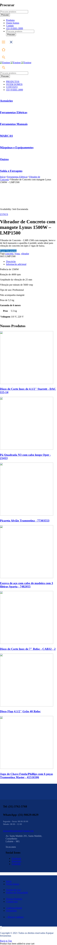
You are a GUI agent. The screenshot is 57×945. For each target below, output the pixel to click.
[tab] (31, 261)
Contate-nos (12, 901)
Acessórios (6, 100)
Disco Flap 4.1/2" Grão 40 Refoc (20, 711)
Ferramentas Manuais (14, 124)
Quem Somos (12, 884)
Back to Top (6, 941)
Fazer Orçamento (8, 251)
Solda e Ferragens (11, 170)
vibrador (25, 253)
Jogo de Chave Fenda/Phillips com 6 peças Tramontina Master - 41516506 (26, 775)
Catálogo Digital (14, 908)
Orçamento (11, 910)
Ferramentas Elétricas (13, 112)
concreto (9, 253)
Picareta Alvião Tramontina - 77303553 (24, 520)
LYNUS (4, 214)
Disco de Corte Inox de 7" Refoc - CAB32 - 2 (28, 649)
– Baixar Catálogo (15, 917)
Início (2, 177)
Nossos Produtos (14, 899)
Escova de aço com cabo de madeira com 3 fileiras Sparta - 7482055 (26, 585)
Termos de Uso (13, 889)
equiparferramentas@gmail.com (18, 831)
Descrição (11, 261)
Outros (4, 159)
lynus (17, 253)
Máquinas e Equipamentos (16, 147)
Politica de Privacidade (17, 892)
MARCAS (6, 135)
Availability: (6, 209)
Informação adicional (16, 264)
